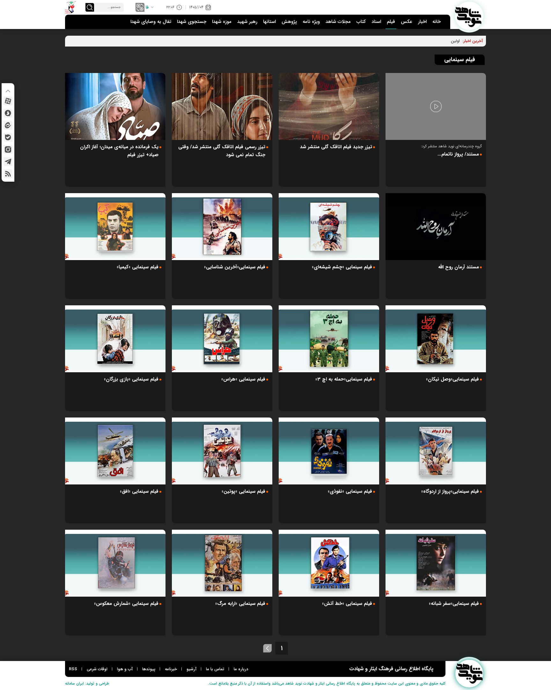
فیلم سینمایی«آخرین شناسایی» (234, 267)
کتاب (361, 21)
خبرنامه (171, 669)
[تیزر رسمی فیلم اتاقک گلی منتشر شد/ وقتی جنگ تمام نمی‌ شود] (222, 106)
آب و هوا (125, 669)
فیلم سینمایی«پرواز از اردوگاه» (450, 491)
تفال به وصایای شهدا (150, 21)
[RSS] (8, 173)
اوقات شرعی (97, 669)
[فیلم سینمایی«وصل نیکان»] (436, 338)
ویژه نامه (311, 21)
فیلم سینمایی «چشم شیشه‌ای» (342, 267)
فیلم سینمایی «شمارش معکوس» (126, 603)
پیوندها (148, 669)
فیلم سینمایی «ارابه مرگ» (240, 603)
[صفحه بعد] (267, 648)
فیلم (391, 21)
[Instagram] (8, 149)
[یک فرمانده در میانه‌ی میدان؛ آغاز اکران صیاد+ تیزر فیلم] (115, 106)
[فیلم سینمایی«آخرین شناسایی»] (222, 226)
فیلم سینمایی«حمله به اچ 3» (343, 379)
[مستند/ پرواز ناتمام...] (436, 106)
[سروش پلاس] (8, 113)
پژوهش (289, 21)
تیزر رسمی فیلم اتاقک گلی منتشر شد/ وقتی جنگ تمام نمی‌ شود (221, 151)
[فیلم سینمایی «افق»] (115, 451)
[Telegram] (8, 161)
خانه (436, 21)
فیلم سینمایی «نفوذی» (350, 491)
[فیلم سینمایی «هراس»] (222, 338)
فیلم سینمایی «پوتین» (243, 491)
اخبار (422, 21)
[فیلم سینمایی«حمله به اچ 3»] (329, 338)
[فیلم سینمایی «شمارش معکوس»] (115, 563)
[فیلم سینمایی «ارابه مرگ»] (222, 563)
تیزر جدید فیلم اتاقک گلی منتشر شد (336, 147)
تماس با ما (215, 669)
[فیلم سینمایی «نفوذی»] (329, 451)
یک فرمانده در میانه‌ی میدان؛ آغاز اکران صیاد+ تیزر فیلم (119, 151)
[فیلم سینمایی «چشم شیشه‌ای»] (329, 226)
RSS (73, 669)
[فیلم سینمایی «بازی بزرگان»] (115, 338)
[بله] (8, 137)
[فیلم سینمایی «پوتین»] (222, 451)
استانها (269, 21)
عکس (406, 21)
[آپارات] (8, 101)
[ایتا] (8, 125)
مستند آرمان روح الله (458, 267)
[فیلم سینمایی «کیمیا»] (115, 226)
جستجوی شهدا (191, 21)
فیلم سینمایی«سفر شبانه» (454, 603)
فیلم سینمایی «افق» (139, 491)
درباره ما (241, 669)
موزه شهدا (221, 21)
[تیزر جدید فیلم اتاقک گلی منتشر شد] (329, 106)
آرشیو (191, 669)
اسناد (376, 21)
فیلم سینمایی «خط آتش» (347, 603)
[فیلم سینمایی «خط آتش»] (329, 563)
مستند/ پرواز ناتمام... (458, 154)
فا (147, 7)
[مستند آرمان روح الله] (436, 226)
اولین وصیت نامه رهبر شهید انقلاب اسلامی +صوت (417, 41)
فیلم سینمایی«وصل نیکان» (452, 379)
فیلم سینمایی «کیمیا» (137, 267)
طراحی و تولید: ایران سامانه (87, 683)
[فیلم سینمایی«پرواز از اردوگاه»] (436, 451)
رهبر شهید (247, 21)
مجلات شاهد (338, 21)
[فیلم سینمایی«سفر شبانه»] (436, 563)
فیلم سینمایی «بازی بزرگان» (131, 379)
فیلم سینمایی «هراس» (243, 379)
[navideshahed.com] (469, 16)
